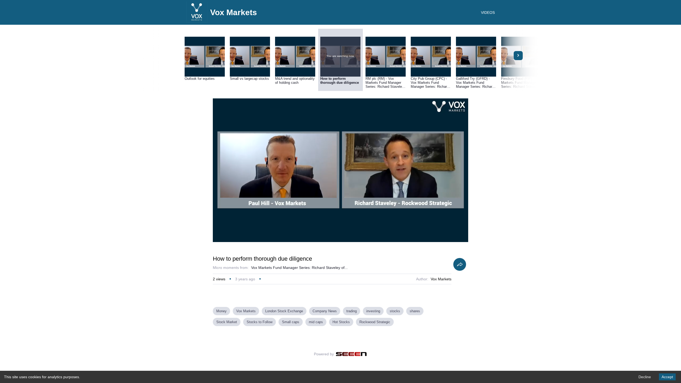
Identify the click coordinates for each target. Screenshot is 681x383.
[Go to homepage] (196, 21)
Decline (644, 377)
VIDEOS (488, 12)
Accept (667, 377)
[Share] (459, 264)
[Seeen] (351, 354)
